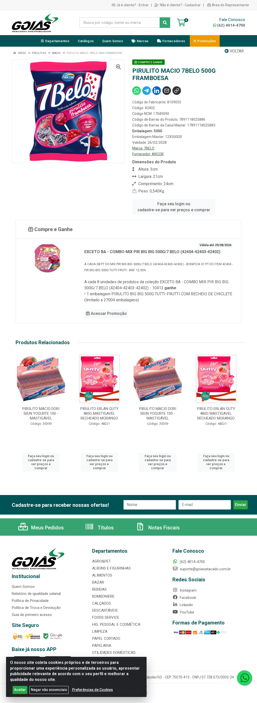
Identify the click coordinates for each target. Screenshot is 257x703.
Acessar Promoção (108, 313)
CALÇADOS (101, 603)
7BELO (149, 148)
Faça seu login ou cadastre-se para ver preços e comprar (174, 206)
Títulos (105, 528)
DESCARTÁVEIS (105, 610)
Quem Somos (23, 586)
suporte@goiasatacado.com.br (205, 569)
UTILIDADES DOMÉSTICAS (114, 652)
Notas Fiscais (163, 528)
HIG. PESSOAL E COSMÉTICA (116, 624)
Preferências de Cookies (92, 690)
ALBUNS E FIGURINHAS (111, 568)
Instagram (188, 590)
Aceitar (20, 690)
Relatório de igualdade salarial (36, 593)
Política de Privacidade (30, 600)
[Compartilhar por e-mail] (166, 90)
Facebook (187, 597)
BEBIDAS (99, 589)
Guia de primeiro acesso (32, 614)
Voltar (236, 51)
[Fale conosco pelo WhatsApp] (244, 677)
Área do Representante (230, 5)
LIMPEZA (99, 631)
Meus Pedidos (47, 528)
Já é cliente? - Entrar (132, 5)
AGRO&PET (101, 561)
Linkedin (186, 605)
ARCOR (158, 154)
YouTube (186, 612)
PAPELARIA (101, 645)
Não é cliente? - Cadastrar (180, 5)
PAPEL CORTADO (106, 638)
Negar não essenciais (49, 690)
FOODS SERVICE (105, 617)
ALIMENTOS (102, 575)
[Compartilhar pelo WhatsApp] (136, 90)
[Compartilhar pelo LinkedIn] (156, 90)
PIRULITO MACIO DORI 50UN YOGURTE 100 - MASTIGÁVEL (40, 413)
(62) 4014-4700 (231, 25)
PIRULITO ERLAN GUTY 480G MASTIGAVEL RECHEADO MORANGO (99, 413)
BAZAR (98, 582)
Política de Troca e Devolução (36, 607)
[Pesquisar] (165, 22)
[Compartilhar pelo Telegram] (146, 90)
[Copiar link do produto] (176, 90)
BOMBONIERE (103, 596)
